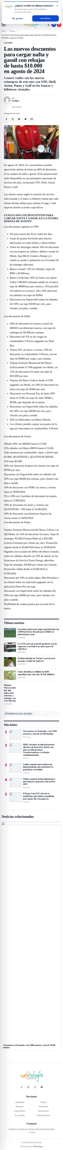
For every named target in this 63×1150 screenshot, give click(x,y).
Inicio (4, 31)
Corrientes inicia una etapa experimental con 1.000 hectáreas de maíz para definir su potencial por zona (38, 632)
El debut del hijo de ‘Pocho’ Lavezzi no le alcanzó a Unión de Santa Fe (36, 659)
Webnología (38, 1146)
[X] (12, 119)
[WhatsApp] (19, 119)
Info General (43, 1111)
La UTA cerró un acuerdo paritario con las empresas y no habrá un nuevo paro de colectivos (37, 646)
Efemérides (43, 1106)
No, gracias (17, 18)
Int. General (20, 1115)
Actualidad (19, 1102)
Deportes (19, 1106)
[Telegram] (25, 119)
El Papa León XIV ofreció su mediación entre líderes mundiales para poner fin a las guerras (38, 796)
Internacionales (43, 1115)
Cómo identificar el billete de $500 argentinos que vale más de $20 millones (36, 673)
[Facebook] (6, 119)
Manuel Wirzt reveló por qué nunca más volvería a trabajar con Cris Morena (10, 693)
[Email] (31, 119)
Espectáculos (19, 1111)
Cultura (12, 31)
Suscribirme (45, 18)
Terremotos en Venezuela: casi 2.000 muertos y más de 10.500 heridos (40, 732)
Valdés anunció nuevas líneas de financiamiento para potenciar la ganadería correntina (38, 767)
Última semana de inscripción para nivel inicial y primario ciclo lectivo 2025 (39, 781)
